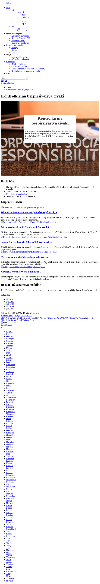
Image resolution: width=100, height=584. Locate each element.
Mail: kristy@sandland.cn (16, 194)
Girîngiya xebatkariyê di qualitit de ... (21, 271)
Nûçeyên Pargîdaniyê (20, 59)
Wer (8, 8)
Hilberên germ (7, 315)
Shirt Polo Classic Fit (25, 318)
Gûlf (18, 29)
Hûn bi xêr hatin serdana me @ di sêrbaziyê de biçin (29, 212)
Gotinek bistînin (7, 83)
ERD (24, 24)
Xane (8, 87)
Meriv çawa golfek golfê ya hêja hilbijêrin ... (24, 257)
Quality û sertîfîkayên (20, 43)
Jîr (18, 19)
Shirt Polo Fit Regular (44, 318)
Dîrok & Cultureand (19, 64)
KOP (24, 22)
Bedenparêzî (22, 31)
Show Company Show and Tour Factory (28, 69)
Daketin (14, 50)
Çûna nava (10, 62)
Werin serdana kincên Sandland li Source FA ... (26, 227)
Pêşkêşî (14, 47)
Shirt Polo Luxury (8, 318)
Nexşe (17, 315)
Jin (12, 26)
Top (23, 15)
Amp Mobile (26, 315)
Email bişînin (6, 325)
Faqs (13, 52)
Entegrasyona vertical (20, 36)
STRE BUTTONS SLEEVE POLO (69, 318)
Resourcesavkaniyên (14, 45)
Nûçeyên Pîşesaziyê (19, 57)
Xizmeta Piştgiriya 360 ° (21, 38)
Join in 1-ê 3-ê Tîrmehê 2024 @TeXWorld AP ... (26, 242)
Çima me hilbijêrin (19, 66)
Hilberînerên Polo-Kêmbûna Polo (20, 320)
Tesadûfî (20, 12)
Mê (12, 10)
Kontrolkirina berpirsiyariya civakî (25, 71)
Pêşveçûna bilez (18, 40)
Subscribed (5, 295)
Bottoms (25, 17)
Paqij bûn (10, 73)
